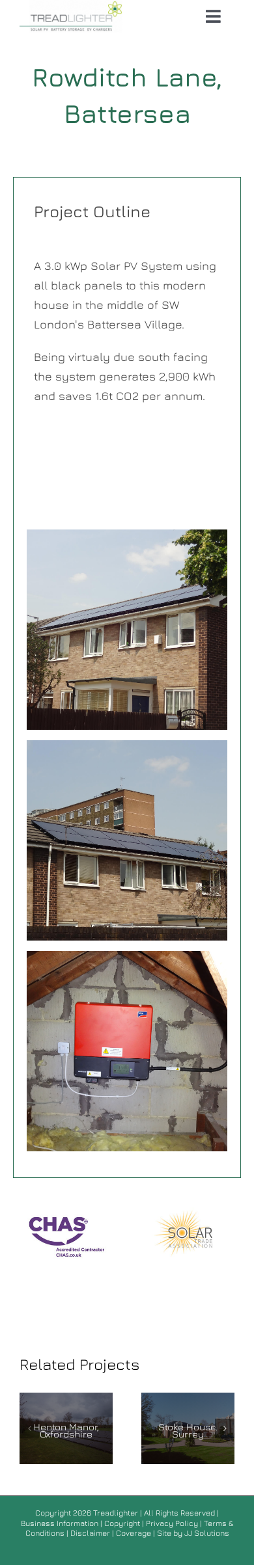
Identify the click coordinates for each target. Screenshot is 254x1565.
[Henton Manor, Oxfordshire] (66, 1428)
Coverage (133, 1533)
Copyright (123, 1523)
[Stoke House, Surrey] (187, 1428)
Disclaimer (91, 1533)
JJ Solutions (206, 1533)
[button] (29, 1428)
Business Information (59, 1523)
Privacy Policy (172, 1523)
